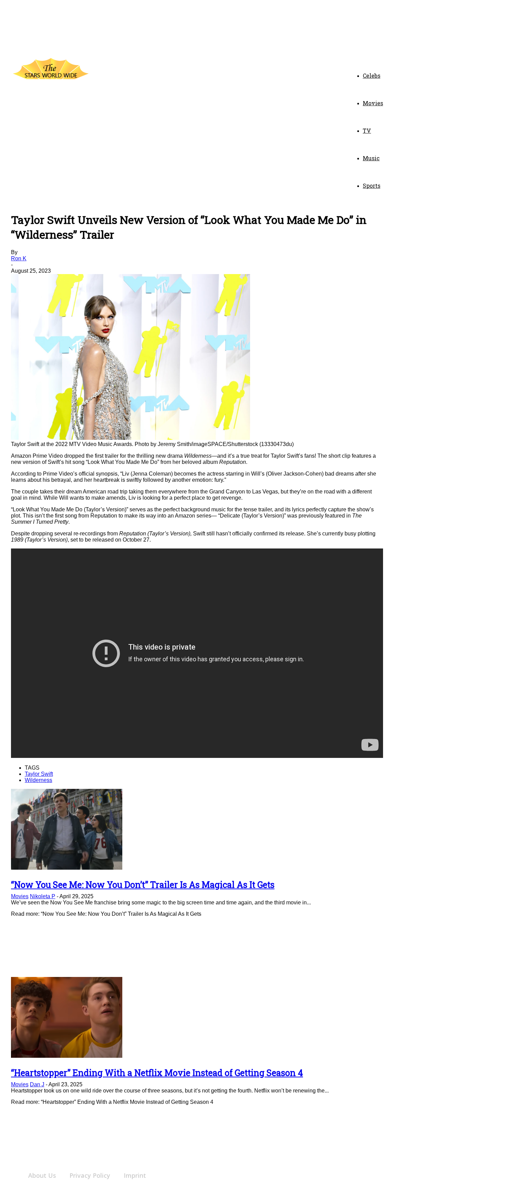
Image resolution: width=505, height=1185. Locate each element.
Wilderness (38, 780)
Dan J (37, 1084)
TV (367, 130)
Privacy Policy (89, 1175)
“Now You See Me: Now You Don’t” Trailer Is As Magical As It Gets (142, 884)
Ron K (18, 258)
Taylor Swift (39, 774)
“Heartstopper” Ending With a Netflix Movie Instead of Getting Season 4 (157, 1072)
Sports (371, 185)
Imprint (135, 1175)
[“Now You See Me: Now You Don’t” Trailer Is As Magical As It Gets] (66, 868)
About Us (42, 1175)
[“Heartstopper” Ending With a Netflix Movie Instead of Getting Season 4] (66, 1056)
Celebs (371, 75)
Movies (373, 103)
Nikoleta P (42, 896)
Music (371, 158)
